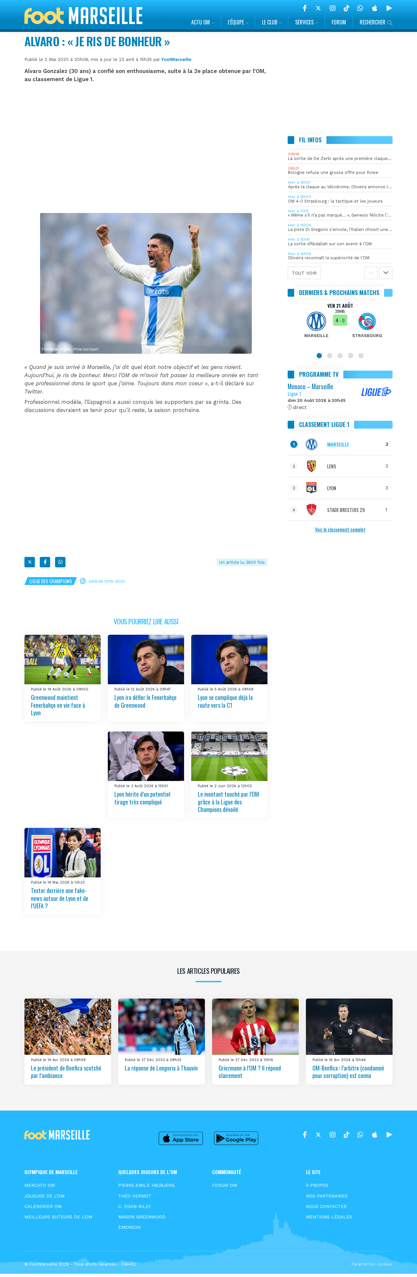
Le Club (269, 22)
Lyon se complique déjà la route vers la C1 (225, 701)
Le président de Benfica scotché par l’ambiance (66, 1072)
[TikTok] (346, 8)
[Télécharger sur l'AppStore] (374, 8)
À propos (317, 1185)
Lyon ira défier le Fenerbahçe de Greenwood (145, 701)
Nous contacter (326, 1206)
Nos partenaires (327, 1196)
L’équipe (236, 22)
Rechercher (372, 22)
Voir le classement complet (340, 529)
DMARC (129, 1264)
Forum (339, 22)
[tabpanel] (340, 324)
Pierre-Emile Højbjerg (146, 1185)
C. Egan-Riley (134, 1206)
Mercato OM (39, 1185)
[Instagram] (333, 8)
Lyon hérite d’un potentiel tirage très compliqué (142, 798)
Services (304, 22)
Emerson (129, 1227)
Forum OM (224, 1185)
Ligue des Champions (50, 581)
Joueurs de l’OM (44, 1196)
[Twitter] (318, 8)
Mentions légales (329, 1216)
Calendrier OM (43, 1206)
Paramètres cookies (372, 1264)
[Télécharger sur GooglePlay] (389, 8)
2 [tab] (329, 355)
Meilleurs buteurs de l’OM (58, 1216)
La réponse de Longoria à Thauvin (161, 1068)
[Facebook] (305, 8)
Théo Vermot (134, 1196)
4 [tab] (350, 355)
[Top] (399, 1262)
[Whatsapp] (60, 562)
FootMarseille (176, 59)
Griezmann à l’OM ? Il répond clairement (250, 1072)
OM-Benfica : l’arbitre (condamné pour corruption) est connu (348, 1072)
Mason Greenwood (141, 1216)
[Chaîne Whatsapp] (360, 8)
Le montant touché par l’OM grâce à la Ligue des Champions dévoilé (228, 802)
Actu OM (200, 22)
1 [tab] (319, 355)
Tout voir (304, 273)
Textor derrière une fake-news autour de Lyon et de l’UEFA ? (59, 898)
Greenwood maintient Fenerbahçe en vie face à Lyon (58, 705)
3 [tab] (340, 355)
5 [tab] (361, 355)
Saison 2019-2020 (107, 581)
